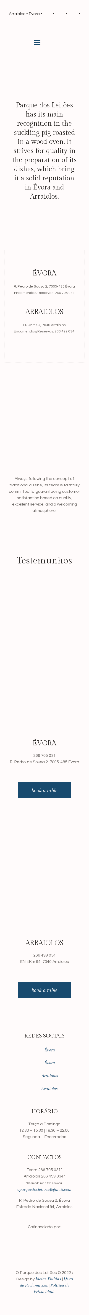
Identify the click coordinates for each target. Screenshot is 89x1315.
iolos (53, 1088)
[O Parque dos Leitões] (44, 30)
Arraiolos (47, 1075)
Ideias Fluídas (48, 1278)
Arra (45, 1088)
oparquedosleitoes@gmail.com (44, 1189)
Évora (49, 1050)
